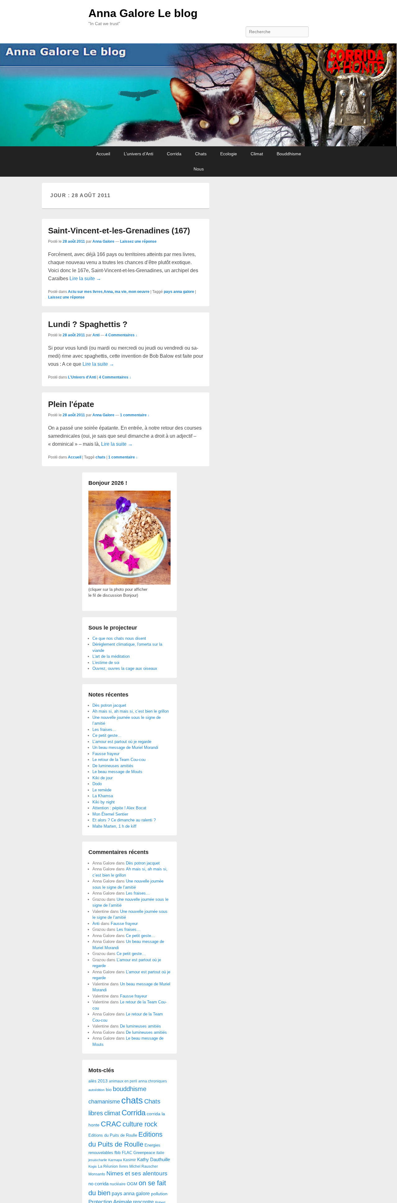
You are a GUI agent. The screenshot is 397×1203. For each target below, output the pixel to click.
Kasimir (129, 1160)
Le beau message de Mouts (117, 771)
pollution (159, 1193)
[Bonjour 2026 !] (129, 583)
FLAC (127, 1152)
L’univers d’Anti (138, 153)
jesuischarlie (97, 1160)
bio (109, 1089)
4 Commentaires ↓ (121, 335)
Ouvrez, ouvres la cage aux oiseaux (124, 668)
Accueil (103, 153)
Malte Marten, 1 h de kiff (114, 826)
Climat (257, 153)
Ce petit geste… (107, 735)
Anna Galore (103, 241)
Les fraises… (104, 729)
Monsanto (96, 1174)
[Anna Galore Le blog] (198, 94)
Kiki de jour (102, 778)
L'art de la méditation (111, 656)
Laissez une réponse (138, 241)
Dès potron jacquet (109, 705)
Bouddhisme (289, 153)
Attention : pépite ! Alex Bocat (119, 808)
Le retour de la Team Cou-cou (118, 759)
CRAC (111, 1124)
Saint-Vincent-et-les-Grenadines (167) (119, 230)
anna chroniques (152, 1081)
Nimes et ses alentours (136, 1173)
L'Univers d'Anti (82, 377)
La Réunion (108, 1166)
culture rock (140, 1124)
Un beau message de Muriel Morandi (125, 747)
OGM (132, 1183)
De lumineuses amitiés (112, 765)
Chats (201, 153)
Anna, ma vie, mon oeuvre (126, 292)
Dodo (97, 783)
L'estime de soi (105, 662)
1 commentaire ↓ (134, 415)
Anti (96, 335)
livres (123, 1166)
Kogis (92, 1166)
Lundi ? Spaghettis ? (87, 324)
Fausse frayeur (105, 753)
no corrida (98, 1183)
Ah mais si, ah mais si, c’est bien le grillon (130, 711)
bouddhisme (129, 1089)
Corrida (174, 153)
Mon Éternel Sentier (110, 814)
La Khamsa (102, 796)
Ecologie (228, 153)
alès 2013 (98, 1081)
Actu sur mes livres (85, 292)
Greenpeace (144, 1152)
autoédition (96, 1090)
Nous (199, 168)
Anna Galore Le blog (143, 13)
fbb (117, 1152)
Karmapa (115, 1160)
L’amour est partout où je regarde (121, 741)
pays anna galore (179, 292)
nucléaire (118, 1184)
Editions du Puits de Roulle (112, 1135)
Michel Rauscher (143, 1166)
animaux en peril (123, 1081)
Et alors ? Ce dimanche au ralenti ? (124, 820)
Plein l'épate (71, 404)
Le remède (101, 790)
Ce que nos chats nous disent (119, 638)
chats (100, 457)
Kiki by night (103, 802)
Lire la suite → (85, 278)
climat (112, 1113)
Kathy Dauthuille (153, 1159)
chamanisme (104, 1102)
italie (160, 1153)
